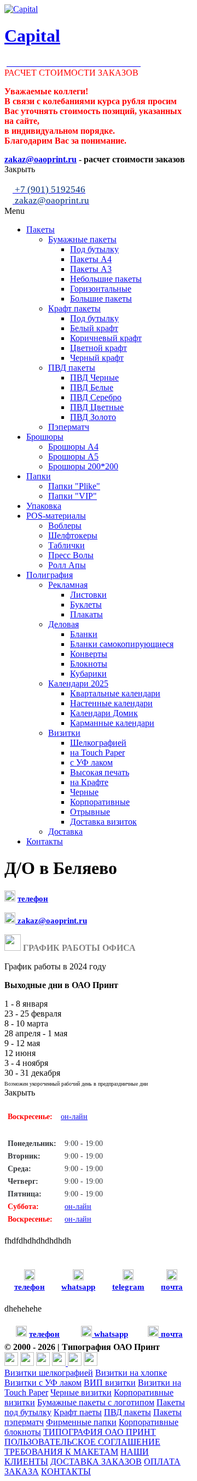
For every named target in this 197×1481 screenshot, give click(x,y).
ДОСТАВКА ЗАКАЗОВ (96, 1461)
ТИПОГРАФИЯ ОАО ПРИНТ (99, 1432)
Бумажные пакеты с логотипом (95, 1402)
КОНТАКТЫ (66, 1471)
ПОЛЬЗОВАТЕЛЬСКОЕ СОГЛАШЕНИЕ (82, 1441)
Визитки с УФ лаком (43, 1382)
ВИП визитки (110, 1382)
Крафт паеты (78, 1412)
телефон (33, 898)
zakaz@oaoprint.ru (51, 920)
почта (172, 1287)
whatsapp (78, 1287)
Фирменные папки (81, 1422)
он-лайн (74, 1117)
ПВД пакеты (127, 1412)
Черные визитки (81, 1392)
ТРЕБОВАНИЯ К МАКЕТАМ (61, 1451)
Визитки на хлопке (131, 1372)
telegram (128, 1287)
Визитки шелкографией (48, 1372)
